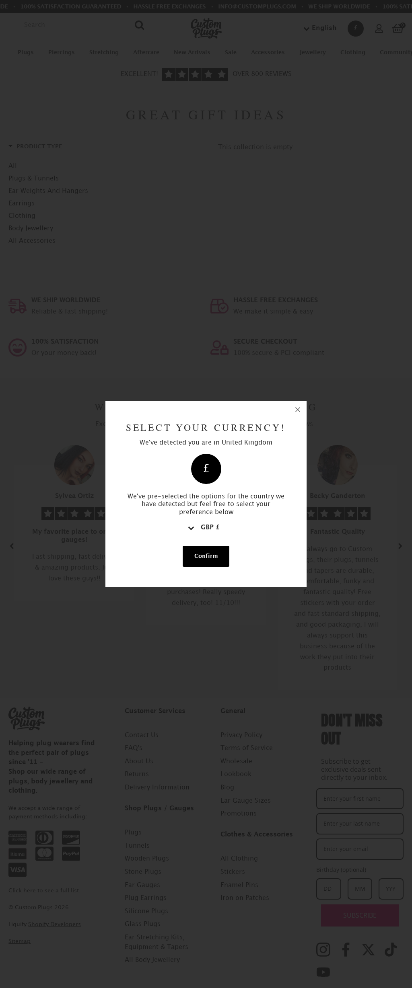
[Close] (298, 409)
